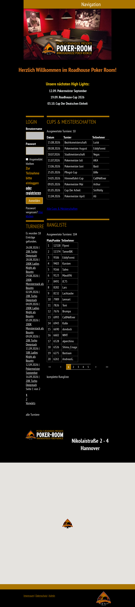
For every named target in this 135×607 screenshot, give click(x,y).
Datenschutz (41, 595)
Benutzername (34, 129)
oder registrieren (33, 190)
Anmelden (34, 200)
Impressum (29, 595)
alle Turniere (32, 415)
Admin (52, 595)
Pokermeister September (33, 371)
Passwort (31, 144)
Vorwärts (30, 403)
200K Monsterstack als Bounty (35, 284)
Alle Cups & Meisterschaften (62, 209)
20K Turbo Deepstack (31, 253)
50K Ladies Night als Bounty (32, 356)
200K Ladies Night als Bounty (32, 268)
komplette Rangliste (58, 377)
